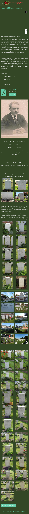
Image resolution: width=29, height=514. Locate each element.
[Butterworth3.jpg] (8, 197)
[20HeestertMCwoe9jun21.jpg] (8, 255)
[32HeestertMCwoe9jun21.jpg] (22, 437)
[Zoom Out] (26, 33)
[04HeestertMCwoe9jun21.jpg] (8, 227)
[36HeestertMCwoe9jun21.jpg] (22, 463)
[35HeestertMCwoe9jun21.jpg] (8, 463)
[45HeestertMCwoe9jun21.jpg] (22, 282)
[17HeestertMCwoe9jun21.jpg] (22, 241)
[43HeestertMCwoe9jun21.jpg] (22, 485)
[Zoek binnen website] (2, 3)
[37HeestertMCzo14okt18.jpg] (22, 339)
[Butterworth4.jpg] (22, 197)
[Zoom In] (26, 30)
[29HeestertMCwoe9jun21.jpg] (22, 255)
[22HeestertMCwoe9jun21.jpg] (8, 398)
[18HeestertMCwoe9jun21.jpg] (8, 386)
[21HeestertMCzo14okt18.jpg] (8, 339)
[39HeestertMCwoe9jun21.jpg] (8, 282)
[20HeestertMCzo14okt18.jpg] (22, 328)
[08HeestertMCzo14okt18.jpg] (8, 328)
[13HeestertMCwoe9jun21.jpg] (22, 375)
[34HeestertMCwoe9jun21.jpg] (22, 449)
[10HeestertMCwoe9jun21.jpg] (22, 365)
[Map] (14, 22)
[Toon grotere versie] (14, 119)
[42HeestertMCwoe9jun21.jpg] (8, 485)
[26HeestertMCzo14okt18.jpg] (8, 297)
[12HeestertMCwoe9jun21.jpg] (8, 375)
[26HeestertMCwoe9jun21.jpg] (8, 425)
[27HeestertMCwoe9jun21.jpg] (22, 425)
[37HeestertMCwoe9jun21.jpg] (8, 268)
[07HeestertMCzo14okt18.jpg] (8, 307)
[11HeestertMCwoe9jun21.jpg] (22, 227)
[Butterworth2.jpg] (22, 185)
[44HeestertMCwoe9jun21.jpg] (8, 496)
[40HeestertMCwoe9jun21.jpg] (8, 475)
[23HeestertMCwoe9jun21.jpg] (22, 398)
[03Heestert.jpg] (22, 307)
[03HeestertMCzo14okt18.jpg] (22, 318)
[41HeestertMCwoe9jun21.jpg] (22, 475)
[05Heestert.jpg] (8, 318)
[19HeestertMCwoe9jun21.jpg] (22, 386)
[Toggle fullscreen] (26, 12)
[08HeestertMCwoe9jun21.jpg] (22, 355)
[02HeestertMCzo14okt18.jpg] (22, 297)
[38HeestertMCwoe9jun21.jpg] (22, 268)
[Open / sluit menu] (27, 3)
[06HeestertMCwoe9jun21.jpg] (8, 355)
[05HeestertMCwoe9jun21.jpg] (8, 241)
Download (12, 94)
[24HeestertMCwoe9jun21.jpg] (8, 412)
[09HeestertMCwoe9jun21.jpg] (8, 365)
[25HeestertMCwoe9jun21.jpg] (22, 412)
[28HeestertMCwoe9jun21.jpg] (8, 437)
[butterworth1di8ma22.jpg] (8, 185)
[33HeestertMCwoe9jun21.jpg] (8, 449)
